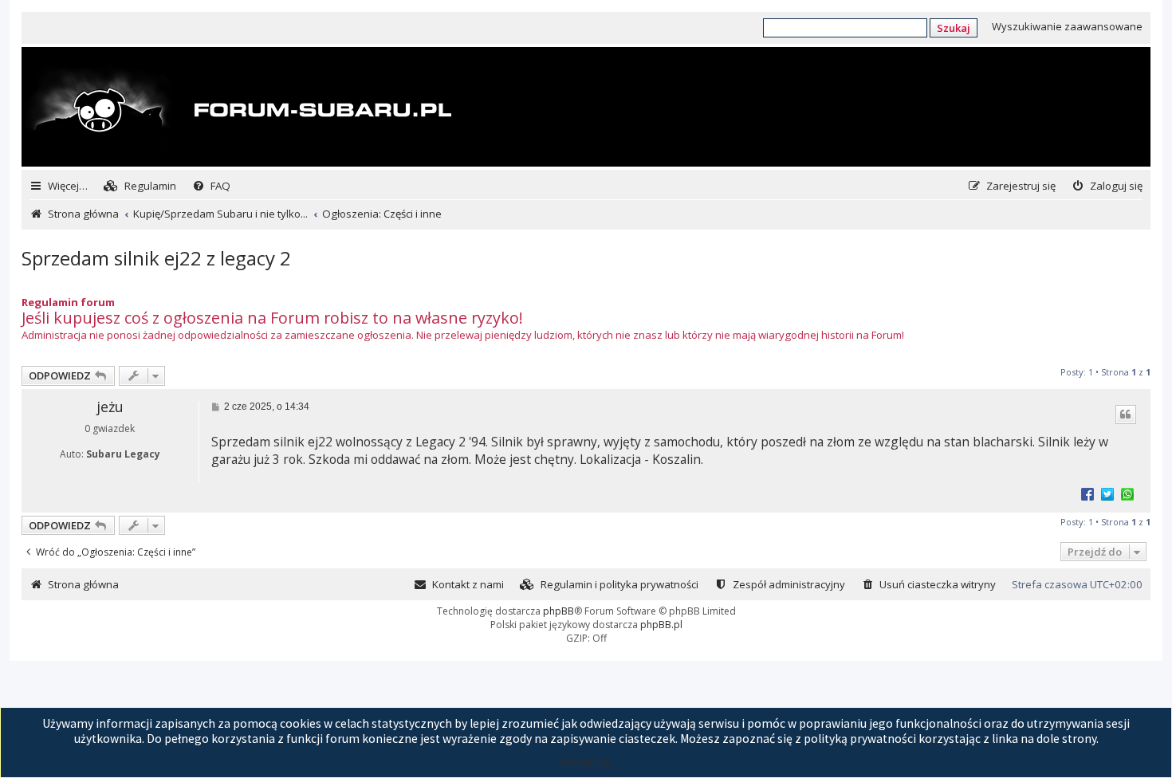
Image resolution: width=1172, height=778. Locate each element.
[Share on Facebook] (1087, 493)
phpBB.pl (661, 624)
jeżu (110, 406)
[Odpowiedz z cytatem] (1125, 414)
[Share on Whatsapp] (1127, 493)
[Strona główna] (238, 108)
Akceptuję (586, 761)
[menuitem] (140, 186)
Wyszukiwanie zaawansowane (1067, 26)
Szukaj (953, 28)
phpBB (558, 611)
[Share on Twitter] (1107, 493)
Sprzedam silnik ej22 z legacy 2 (156, 258)
